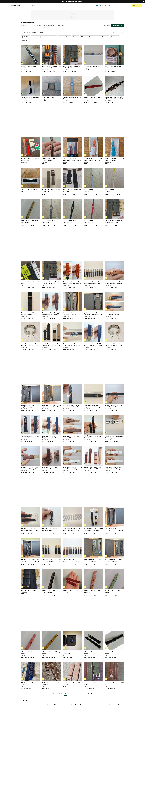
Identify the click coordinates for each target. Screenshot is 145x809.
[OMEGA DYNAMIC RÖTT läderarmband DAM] (93, 209)
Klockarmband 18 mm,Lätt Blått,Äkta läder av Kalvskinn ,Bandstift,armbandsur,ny (50, 437)
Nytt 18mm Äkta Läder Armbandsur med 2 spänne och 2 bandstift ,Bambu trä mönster (93, 529)
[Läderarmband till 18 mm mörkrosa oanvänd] (30, 640)
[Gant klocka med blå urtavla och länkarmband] (72, 640)
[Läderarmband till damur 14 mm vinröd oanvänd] (93, 86)
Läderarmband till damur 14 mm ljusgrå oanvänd (29, 221)
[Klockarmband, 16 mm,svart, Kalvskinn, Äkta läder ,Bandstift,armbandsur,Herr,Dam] (51, 517)
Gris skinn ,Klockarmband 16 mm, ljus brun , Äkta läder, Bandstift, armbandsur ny (114, 282)
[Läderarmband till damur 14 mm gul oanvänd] (51, 640)
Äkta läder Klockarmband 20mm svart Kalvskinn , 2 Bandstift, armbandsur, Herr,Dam (71, 406)
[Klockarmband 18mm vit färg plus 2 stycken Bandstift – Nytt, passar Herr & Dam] (72, 456)
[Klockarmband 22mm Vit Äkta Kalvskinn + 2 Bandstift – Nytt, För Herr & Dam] (114, 456)
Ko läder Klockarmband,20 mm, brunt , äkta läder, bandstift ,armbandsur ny (92, 468)
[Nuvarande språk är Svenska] (96, 5)
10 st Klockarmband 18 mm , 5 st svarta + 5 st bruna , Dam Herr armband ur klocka (72, 560)
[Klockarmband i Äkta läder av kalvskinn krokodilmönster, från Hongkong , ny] (72, 332)
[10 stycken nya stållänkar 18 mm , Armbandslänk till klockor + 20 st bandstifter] (72, 517)
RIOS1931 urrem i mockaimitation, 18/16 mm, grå (51, 190)
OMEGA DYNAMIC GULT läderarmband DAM (111, 190)
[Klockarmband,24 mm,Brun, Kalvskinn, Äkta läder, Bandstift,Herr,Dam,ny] (51, 456)
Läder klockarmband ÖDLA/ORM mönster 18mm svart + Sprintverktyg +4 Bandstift (113, 560)
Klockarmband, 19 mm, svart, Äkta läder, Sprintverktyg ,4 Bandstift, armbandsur (30, 406)
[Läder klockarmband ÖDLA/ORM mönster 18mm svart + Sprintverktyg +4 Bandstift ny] (93, 548)
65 (82, 693)
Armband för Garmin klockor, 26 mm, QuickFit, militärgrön (71, 67)
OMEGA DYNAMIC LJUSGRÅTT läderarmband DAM (92, 190)
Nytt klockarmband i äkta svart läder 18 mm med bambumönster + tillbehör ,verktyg (93, 313)
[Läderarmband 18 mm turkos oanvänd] (114, 579)
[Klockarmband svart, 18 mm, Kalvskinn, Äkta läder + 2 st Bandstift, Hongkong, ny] (30, 301)
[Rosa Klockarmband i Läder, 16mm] (72, 671)
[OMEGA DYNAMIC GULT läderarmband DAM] (114, 178)
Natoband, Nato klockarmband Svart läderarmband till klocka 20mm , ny (113, 406)
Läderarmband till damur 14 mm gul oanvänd (51, 652)
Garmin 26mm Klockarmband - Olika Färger (30, 282)
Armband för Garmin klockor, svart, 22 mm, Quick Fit (72, 190)
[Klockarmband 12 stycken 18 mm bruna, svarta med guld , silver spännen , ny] (93, 270)
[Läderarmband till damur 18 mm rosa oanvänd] (93, 579)
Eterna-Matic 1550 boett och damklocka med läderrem (113, 67)
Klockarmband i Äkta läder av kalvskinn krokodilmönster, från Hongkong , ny (71, 344)
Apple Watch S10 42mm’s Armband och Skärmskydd (30, 159)
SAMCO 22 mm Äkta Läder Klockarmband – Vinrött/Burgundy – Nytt (72, 159)
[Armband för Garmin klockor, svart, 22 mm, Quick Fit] (72, 178)
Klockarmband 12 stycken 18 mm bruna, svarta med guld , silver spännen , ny (93, 282)
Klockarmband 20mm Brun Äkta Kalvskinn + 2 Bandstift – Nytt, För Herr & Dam (72, 437)
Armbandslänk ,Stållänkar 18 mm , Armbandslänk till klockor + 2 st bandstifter (30, 344)
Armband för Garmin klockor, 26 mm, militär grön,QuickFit (113, 221)
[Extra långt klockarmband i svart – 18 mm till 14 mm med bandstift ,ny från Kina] (93, 425)
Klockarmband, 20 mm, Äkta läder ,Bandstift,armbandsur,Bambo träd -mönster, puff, (72, 282)
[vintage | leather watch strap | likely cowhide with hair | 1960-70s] (114, 86)
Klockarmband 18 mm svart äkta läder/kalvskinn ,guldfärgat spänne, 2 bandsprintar (93, 406)
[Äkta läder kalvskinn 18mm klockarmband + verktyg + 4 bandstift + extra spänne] (72, 301)
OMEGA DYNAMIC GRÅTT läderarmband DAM (49, 221)
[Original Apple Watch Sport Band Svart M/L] (30, 86)
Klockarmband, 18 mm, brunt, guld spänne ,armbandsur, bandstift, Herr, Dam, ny (51, 313)
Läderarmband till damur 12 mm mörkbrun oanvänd (50, 159)
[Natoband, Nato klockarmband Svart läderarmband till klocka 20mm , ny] (114, 394)
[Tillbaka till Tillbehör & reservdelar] (21, 32)
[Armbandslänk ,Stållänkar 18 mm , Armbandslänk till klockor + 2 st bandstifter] (30, 332)
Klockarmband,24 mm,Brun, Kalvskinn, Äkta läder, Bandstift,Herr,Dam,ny (49, 468)
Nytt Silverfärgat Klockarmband (92, 66)
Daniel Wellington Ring (48, 97)
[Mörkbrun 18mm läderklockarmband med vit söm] (51, 671)
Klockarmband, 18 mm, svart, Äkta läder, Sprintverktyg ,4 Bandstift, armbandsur (30, 560)
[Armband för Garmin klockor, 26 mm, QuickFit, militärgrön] (72, 55)
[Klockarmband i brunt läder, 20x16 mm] (114, 671)
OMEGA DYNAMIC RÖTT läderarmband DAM (90, 221)
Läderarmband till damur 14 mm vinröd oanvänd (92, 98)
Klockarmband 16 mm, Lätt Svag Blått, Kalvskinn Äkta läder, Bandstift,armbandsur (113, 313)
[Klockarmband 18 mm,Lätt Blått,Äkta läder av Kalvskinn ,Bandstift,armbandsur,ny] (51, 425)
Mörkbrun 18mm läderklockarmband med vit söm (51, 683)
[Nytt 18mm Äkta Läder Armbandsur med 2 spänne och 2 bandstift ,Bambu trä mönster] (93, 517)
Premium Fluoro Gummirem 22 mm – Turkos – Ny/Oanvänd (114, 159)
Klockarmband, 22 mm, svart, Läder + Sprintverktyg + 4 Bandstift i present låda (51, 406)
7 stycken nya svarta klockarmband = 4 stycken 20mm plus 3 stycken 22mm (51, 560)
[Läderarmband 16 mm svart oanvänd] (93, 640)
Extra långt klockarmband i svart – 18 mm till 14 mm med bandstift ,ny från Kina (93, 437)
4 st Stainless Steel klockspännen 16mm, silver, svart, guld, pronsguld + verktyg (114, 437)
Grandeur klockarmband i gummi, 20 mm (72, 98)
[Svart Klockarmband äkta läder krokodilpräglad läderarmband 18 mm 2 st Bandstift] (51, 332)
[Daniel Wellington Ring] (51, 86)
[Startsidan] (15, 5)
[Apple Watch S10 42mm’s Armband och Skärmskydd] (30, 147)
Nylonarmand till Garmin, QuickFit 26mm (30, 190)
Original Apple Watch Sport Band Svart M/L (30, 98)
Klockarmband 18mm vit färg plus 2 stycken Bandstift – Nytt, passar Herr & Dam (72, 468)
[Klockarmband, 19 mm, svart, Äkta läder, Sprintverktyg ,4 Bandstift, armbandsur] (30, 394)
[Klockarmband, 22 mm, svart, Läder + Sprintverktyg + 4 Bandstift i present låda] (51, 394)
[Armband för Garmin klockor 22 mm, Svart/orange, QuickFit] (51, 55)
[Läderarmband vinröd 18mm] (72, 579)
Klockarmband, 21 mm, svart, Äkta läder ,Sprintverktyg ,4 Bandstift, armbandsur (114, 529)
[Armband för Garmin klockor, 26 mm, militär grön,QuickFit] (114, 209)
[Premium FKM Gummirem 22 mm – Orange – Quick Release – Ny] (93, 147)
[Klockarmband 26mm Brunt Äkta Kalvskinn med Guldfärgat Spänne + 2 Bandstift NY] (30, 456)
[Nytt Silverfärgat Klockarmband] (93, 55)
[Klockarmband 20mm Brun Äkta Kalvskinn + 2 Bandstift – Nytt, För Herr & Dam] (72, 425)
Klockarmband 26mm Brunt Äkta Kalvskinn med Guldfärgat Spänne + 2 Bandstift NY (30, 468)
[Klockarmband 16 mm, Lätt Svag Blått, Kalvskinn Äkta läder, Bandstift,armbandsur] (114, 301)
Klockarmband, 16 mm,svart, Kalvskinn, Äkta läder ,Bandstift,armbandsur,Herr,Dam (50, 529)
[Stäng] (143, 2)
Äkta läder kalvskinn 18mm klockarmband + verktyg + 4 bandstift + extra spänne (70, 313)
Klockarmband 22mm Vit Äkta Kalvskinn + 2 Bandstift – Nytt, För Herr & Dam (114, 468)
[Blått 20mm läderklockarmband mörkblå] (30, 671)
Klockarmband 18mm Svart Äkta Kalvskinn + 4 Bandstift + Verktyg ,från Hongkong (30, 529)
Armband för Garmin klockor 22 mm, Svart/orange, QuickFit (51, 67)
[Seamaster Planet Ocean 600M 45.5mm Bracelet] (30, 55)
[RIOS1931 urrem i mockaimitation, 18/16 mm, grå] (51, 178)
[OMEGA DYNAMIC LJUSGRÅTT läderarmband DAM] (93, 178)
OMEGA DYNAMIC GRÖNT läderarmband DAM (70, 221)
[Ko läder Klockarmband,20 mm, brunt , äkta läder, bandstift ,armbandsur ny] (93, 456)
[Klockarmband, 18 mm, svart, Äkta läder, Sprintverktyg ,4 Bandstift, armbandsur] (30, 548)
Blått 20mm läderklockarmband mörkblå (29, 683)
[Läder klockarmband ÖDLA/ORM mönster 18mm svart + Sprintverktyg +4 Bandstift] (114, 548)
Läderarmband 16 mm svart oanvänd (91, 652)
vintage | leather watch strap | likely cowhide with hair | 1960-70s (114, 98)
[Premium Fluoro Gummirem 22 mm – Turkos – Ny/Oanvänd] (114, 147)
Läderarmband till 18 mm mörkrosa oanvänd (30, 652)
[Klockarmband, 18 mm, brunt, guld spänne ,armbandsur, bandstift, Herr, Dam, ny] (51, 301)
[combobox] (55, 5)
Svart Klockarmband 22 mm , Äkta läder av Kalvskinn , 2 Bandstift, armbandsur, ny (30, 437)
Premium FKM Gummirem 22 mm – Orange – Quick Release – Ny (93, 159)
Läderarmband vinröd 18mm (70, 590)
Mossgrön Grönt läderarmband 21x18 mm (92, 683)
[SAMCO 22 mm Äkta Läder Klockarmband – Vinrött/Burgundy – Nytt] (72, 147)
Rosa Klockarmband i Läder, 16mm (72, 682)
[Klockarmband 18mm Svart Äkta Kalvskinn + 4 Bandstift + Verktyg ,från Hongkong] (30, 517)
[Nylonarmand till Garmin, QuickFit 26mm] (30, 178)
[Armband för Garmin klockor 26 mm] (30, 579)
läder (68, 704)
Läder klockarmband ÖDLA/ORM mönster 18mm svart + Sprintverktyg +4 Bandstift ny (92, 560)
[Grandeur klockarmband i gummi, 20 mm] (72, 86)
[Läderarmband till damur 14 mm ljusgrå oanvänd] (30, 209)
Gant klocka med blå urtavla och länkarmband (72, 652)
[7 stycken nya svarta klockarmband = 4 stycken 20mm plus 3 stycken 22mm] (51, 548)
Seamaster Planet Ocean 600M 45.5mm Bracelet (29, 67)
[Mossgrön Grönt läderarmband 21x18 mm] (93, 671)
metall (74, 704)
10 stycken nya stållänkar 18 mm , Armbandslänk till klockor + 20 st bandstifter (72, 529)
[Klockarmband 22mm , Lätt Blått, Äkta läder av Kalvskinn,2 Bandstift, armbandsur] (93, 332)
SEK (101, 5)
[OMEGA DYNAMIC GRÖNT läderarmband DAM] (72, 209)
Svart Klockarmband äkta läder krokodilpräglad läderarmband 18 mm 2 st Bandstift (51, 344)
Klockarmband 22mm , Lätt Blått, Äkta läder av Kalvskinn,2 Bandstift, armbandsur (93, 344)
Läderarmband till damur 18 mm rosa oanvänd (92, 591)
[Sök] (86, 5)
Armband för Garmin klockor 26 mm (30, 590)
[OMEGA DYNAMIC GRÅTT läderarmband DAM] (51, 209)
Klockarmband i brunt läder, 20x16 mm (114, 683)
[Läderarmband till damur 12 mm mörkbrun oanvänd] (51, 147)
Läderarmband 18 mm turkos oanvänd (112, 591)
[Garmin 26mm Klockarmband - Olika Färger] (30, 270)
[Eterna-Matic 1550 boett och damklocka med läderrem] (114, 55)
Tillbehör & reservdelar (30, 32)
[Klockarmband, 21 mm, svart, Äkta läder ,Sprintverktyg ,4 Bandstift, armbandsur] (114, 517)
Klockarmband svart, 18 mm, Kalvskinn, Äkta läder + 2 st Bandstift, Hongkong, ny (28, 313)
